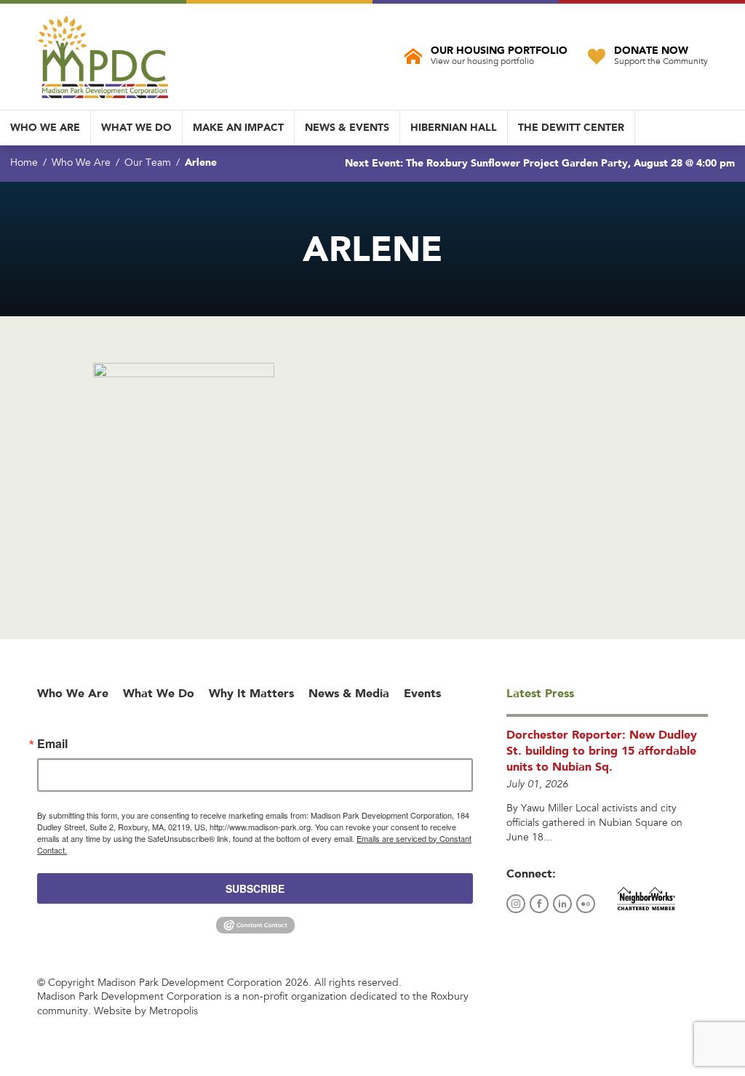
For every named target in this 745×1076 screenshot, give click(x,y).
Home (24, 163)
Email (52, 744)
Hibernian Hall (453, 127)
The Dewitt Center (571, 127)
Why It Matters (251, 693)
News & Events (347, 127)
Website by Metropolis (146, 1012)
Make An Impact (238, 127)
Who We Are (45, 127)
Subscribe (255, 888)
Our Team (147, 163)
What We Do (136, 127)
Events (422, 693)
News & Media (348, 693)
